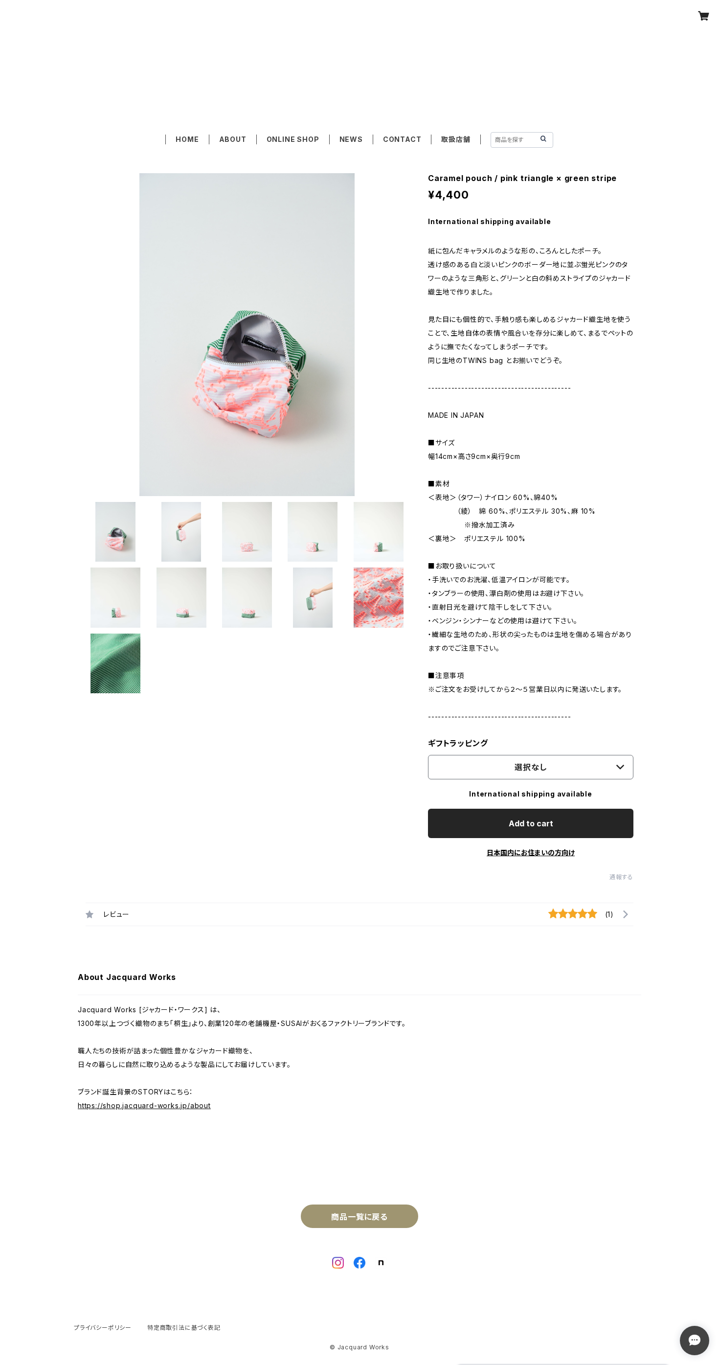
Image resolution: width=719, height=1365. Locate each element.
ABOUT (233, 139)
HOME (187, 139)
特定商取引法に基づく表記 (184, 1327)
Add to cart (531, 823)
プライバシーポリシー (103, 1327)
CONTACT (402, 139)
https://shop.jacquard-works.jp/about (144, 1105)
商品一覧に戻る (359, 1217)
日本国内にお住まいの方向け (531, 852)
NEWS (351, 139)
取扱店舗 (455, 139)
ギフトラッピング (458, 743)
